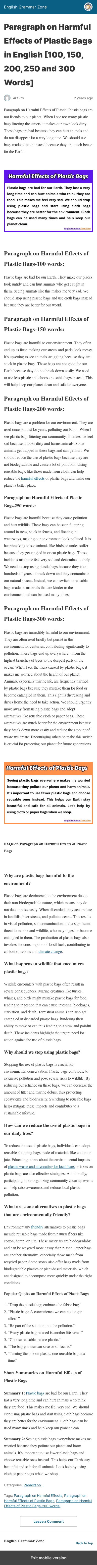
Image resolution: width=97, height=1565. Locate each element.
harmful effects (33, 478)
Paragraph (32, 1485)
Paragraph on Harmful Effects (38, 1495)
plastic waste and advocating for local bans (41, 1166)
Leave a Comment (49, 1521)
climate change (50, 951)
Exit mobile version (49, 1557)
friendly (37, 1226)
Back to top (84, 1543)
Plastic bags (35, 1392)
